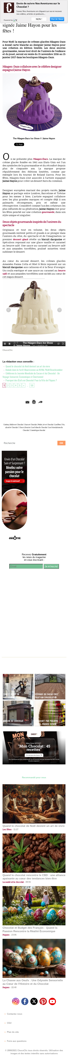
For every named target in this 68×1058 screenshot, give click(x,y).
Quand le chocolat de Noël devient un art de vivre (27, 366)
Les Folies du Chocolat (39, 428)
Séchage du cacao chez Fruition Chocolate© (46, 696)
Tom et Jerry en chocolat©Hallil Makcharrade (12, 697)
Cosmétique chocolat (37, 430)
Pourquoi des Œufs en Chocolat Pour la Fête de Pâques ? (31, 380)
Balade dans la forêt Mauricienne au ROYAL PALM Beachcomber (34, 369)
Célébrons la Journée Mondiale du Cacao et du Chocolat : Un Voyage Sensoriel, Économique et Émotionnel (31, 374)
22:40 (12, 987)
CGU (8, 1023)
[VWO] (16, 20)
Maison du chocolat (13, 720)
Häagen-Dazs (40, 159)
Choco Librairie (24, 428)
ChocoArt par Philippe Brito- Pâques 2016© (46, 722)
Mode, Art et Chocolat (45, 425)
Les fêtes (58, 425)
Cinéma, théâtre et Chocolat (13, 425)
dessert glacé (20, 239)
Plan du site (12, 1032)
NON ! (39, 19)
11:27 (15, 829)
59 (32, 385)
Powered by (8, 20)
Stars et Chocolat (31, 425)
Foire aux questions (16, 1041)
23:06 (12, 935)
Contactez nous (14, 1014)
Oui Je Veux (57, 19)
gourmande (48, 212)
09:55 (27, 882)
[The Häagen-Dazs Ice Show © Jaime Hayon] (34, 74)
